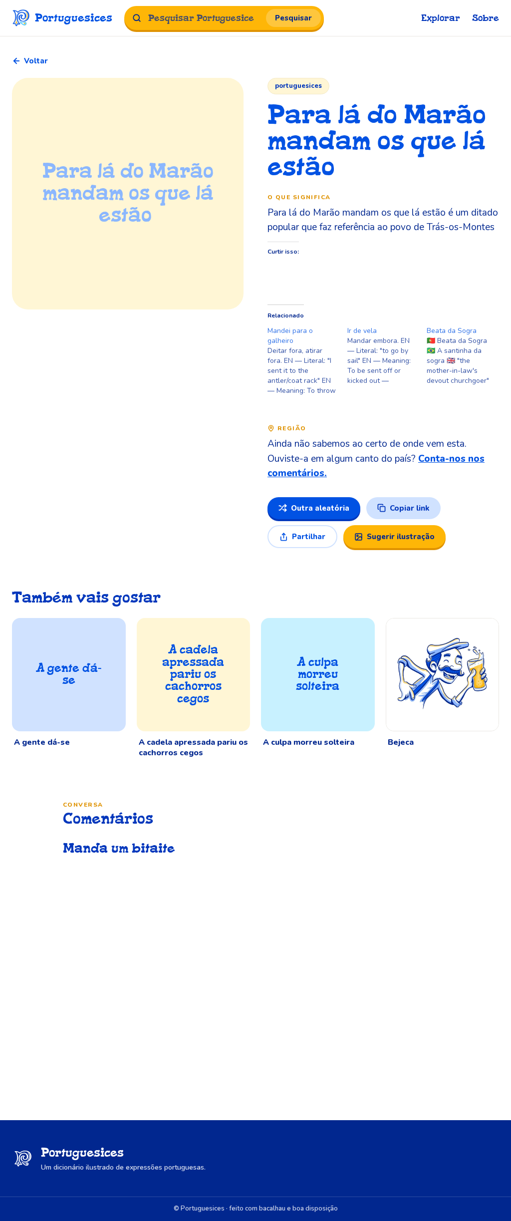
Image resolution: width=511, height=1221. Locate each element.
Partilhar (308, 537)
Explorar (440, 18)
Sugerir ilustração (401, 537)
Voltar (36, 61)
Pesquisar (293, 18)
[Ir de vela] (387, 356)
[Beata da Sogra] (467, 356)
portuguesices (298, 85)
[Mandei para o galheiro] (307, 361)
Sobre (485, 18)
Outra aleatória (320, 508)
